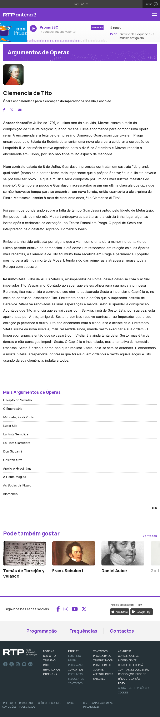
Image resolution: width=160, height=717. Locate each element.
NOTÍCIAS (48, 651)
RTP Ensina (50, 674)
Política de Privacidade (18, 703)
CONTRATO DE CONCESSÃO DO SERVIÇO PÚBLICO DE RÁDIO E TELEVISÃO (133, 674)
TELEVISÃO (49, 660)
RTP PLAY (73, 651)
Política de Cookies (49, 703)
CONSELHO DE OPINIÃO (131, 665)
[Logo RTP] (20, 652)
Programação (41, 631)
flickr (30, 664)
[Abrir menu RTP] (80, 4)
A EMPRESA (124, 651)
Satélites (99, 679)
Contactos (122, 631)
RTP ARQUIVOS (51, 669)
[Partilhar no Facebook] (4, 110)
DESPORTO (49, 656)
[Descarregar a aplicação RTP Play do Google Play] (141, 611)
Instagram (18, 664)
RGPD (121, 683)
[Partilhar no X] (11, 110)
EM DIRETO (74, 656)
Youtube (24, 664)
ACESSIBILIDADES (103, 674)
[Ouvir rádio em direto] (13, 31)
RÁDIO (46, 665)
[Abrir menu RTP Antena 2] (156, 14)
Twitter (11, 664)
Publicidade (27, 706)
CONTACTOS (100, 651)
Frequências (83, 631)
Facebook (5, 664)
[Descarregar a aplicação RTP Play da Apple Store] (120, 611)
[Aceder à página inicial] (13, 14)
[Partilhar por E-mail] (19, 110)
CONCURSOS (75, 669)
